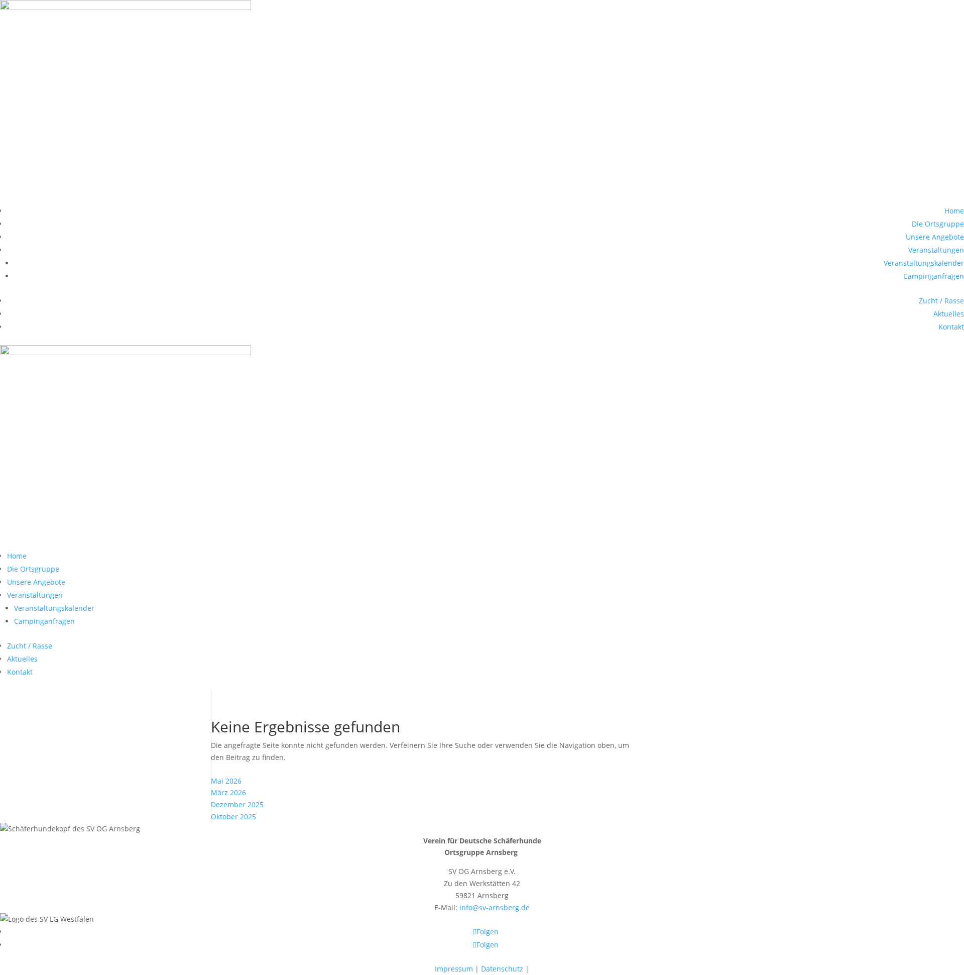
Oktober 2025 (233, 816)
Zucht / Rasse (941, 300)
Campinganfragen (933, 276)
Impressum (454, 968)
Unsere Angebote (935, 237)
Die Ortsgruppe (938, 224)
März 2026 (228, 792)
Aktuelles (948, 313)
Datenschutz (502, 968)
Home (954, 210)
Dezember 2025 (237, 804)
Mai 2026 (226, 781)
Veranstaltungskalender (924, 263)
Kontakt (951, 327)
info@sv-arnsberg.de (494, 907)
